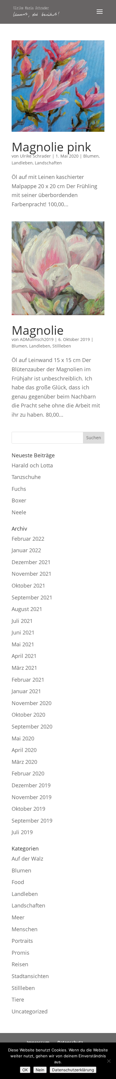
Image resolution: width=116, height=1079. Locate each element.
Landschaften (48, 163)
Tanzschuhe (26, 476)
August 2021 (27, 609)
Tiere (18, 999)
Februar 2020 (28, 773)
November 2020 (31, 703)
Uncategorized (30, 1011)
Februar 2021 (28, 679)
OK (25, 1069)
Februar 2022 (28, 538)
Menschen (24, 929)
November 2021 (31, 573)
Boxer (19, 500)
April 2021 (24, 655)
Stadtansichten (30, 976)
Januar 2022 (26, 550)
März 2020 (24, 761)
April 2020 (24, 749)
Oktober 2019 (28, 808)
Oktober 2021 (28, 585)
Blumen (91, 156)
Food (18, 882)
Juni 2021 (23, 632)
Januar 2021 (26, 691)
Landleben (22, 163)
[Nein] (109, 1061)
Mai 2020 (23, 738)
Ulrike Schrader (35, 156)
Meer (18, 917)
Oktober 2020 (28, 714)
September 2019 (32, 820)
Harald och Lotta (32, 465)
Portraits (22, 940)
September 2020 (32, 726)
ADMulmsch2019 (37, 339)
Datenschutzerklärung (73, 1069)
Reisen (20, 964)
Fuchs (19, 488)
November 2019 (31, 797)
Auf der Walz (27, 858)
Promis (20, 952)
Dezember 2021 (31, 562)
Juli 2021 (22, 620)
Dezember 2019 (31, 785)
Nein (40, 1069)
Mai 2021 (23, 644)
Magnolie (38, 330)
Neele (19, 512)
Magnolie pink (51, 146)
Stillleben (61, 346)
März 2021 (24, 667)
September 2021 (32, 597)
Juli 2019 (22, 832)
